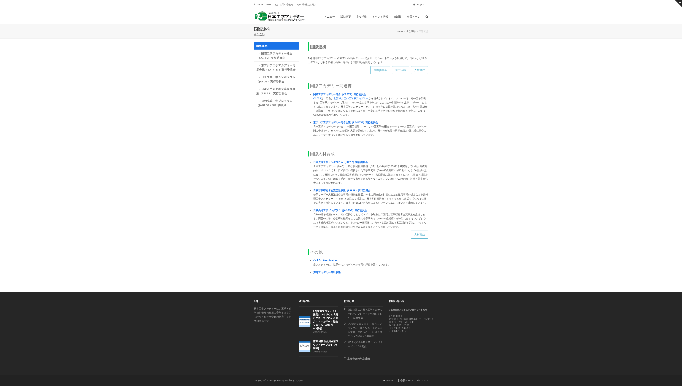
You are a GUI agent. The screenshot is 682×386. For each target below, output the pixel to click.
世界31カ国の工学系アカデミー (351, 98)
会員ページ (406, 380)
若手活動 (400, 70)
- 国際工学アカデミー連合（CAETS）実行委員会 (274, 56)
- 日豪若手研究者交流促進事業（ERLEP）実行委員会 (275, 91)
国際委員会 (380, 70)
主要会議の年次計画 (358, 358)
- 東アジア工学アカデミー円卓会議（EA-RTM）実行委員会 (276, 67)
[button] (427, 16)
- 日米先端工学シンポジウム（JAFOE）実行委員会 (275, 79)
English (420, 4)
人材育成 (419, 70)
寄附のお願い (309, 4)
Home (389, 380)
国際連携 (262, 46)
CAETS (317, 98)
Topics (424, 380)
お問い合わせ (286, 4)
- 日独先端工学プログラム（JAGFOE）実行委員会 (274, 103)
